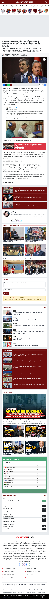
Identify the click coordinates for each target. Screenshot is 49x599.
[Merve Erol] (6, 213)
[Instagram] (19, 220)
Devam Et (12, 218)
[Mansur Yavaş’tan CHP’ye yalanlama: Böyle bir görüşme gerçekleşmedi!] (35, 250)
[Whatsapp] (29, 564)
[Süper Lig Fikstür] (45, 495)
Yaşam (22, 586)
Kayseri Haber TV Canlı (29, 586)
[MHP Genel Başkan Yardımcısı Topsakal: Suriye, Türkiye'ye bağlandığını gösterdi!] (35, 266)
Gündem (8, 6)
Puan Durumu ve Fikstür (9, 574)
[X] (22, 564)
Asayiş (2, 6)
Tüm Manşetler (30, 574)
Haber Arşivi (29, 577)
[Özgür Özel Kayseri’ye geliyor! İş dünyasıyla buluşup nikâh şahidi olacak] (35, 233)
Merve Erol (13, 212)
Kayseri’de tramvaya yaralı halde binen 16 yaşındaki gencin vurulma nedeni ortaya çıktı (28, 332)
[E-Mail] (12, 220)
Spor (17, 6)
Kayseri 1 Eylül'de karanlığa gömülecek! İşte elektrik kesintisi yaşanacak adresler (29, 338)
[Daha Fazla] (11, 85)
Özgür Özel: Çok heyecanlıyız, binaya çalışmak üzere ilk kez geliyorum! (28, 319)
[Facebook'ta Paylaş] (4, 85)
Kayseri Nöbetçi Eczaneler (9, 568)
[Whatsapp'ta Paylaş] (8, 85)
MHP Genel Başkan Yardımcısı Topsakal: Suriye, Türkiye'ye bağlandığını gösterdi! (35, 274)
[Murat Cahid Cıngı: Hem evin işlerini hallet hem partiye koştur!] (13, 250)
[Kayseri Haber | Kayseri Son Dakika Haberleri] (24, 2)
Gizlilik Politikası (6, 597)
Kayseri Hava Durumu (31, 568)
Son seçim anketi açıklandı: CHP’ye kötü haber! (25, 345)
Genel (14, 336)
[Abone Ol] (45, 84)
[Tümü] (45, 307)
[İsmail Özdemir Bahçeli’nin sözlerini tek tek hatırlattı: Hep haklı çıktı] (13, 233)
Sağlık (14, 310)
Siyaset (13, 6)
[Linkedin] (21, 220)
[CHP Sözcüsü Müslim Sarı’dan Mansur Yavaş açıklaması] (13, 266)
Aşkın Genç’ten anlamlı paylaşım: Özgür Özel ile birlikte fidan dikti (29, 326)
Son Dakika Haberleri (8, 577)
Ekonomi (28, 6)
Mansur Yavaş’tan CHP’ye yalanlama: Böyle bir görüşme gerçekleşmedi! (34, 257)
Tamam (44, 597)
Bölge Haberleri (35, 6)
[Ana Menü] (3, 2)
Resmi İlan (43, 584)
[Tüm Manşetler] (45, 392)
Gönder (6, 293)
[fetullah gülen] (24, 122)
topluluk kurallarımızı (15, 297)
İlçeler (42, 6)
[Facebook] (14, 220)
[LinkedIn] (27, 564)
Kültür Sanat (17, 586)
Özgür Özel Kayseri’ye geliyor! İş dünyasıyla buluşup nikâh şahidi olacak (34, 241)
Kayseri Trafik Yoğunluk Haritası (33, 571)
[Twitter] (16, 220)
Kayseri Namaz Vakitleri (9, 571)
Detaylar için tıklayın (24, 490)
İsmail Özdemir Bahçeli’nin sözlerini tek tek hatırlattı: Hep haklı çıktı (12, 241)
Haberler (4, 39)
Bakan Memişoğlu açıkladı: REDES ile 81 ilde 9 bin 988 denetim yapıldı (27, 313)
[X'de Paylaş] (6, 85)
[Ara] (46, 2)
